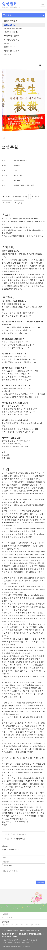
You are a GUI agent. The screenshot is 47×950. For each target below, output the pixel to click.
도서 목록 (7, 14)
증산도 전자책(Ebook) (9, 936)
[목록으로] (40, 64)
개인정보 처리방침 (12, 930)
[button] (43, 64)
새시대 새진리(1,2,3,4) (18, 839)
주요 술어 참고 (36, 930)
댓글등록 (40, 882)
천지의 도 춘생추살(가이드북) (16, 196)
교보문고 (37, 196)
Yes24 (8, 203)
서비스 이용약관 (24, 930)
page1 (4, 138)
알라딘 (19, 203)
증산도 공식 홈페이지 (9, 934)
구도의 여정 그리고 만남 (18, 834)
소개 (3, 930)
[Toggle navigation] (42, 4)
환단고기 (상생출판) (35, 934)
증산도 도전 (22, 934)
